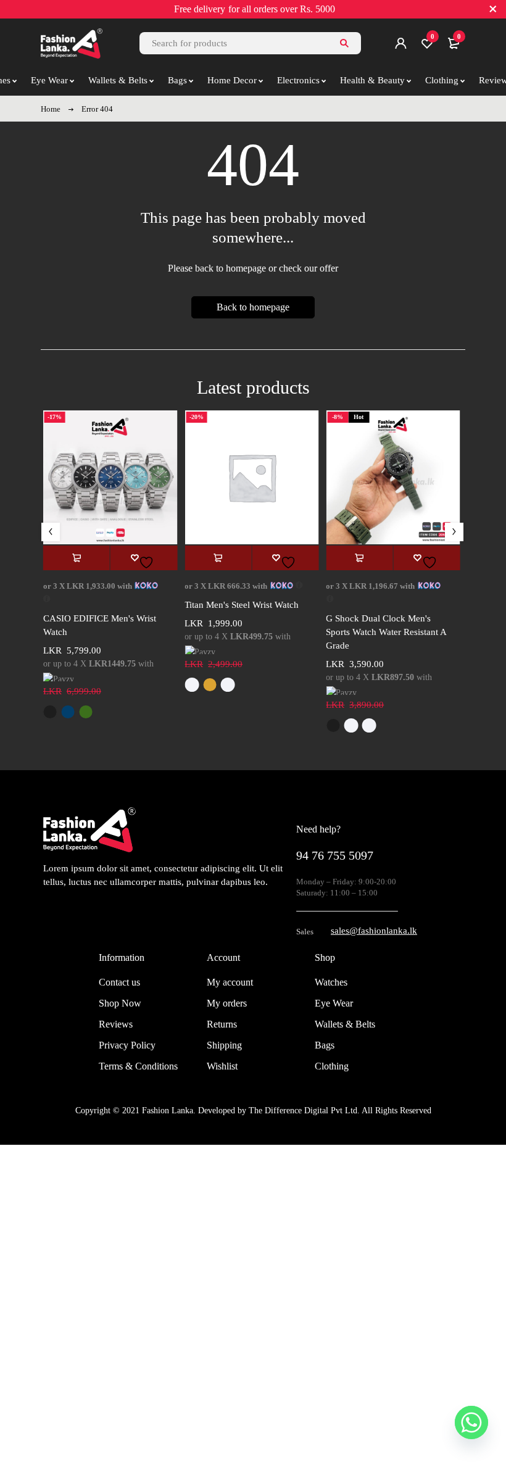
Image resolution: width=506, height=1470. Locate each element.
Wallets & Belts (345, 1024)
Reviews (116, 1024)
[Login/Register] (400, 43)
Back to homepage (253, 307)
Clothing (332, 1066)
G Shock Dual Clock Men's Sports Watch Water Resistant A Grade (386, 631)
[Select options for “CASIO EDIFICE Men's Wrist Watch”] (76, 558)
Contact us (119, 982)
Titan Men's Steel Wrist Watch (242, 605)
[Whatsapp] (471, 1422)
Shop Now (120, 1003)
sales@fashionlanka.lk (374, 931)
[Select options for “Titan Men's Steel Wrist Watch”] (218, 558)
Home (50, 109)
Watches (331, 982)
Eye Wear (334, 1003)
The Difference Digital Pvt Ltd (303, 1110)
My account (230, 982)
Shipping (224, 1045)
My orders (227, 1003)
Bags (324, 1045)
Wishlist (222, 1066)
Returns (222, 1024)
